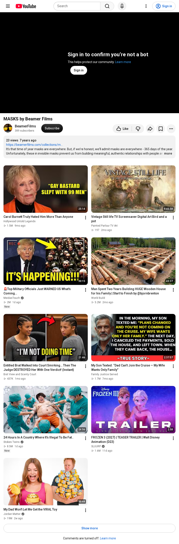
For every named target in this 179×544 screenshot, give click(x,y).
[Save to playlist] (160, 128)
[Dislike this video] (138, 128)
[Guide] (7, 6)
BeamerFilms (25, 126)
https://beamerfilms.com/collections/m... (34, 144)
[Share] (150, 128)
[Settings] (146, 6)
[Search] (107, 6)
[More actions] (171, 128)
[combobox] (78, 6)
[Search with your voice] (122, 6)
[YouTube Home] (25, 6)
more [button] (168, 153)
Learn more (123, 62)
